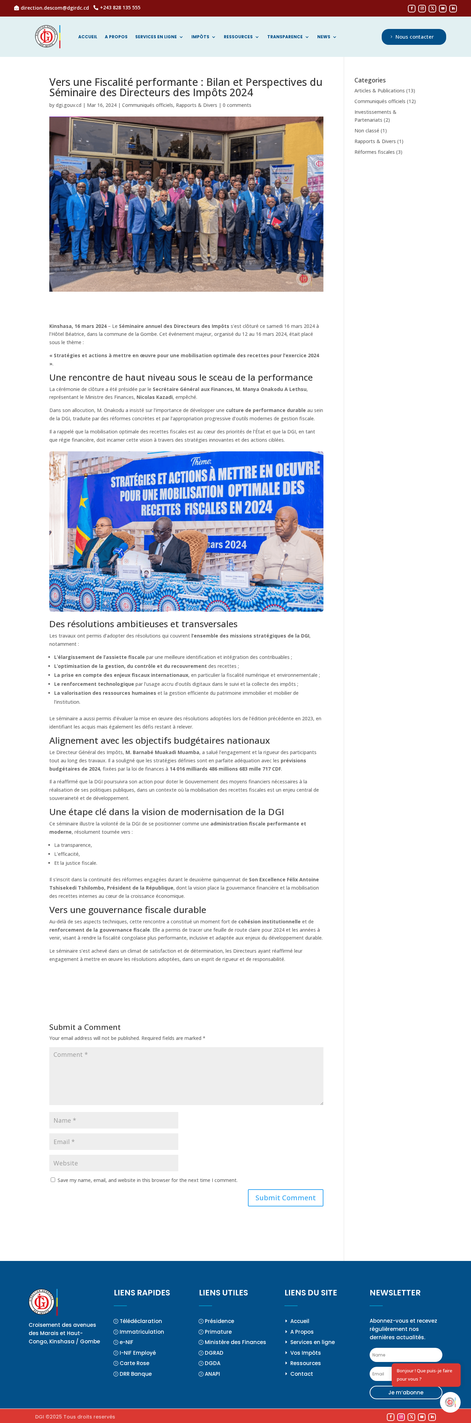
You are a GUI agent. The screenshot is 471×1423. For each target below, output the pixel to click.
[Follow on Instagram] (422, 8)
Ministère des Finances (235, 1342)
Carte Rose (134, 1363)
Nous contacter (414, 36)
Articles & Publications (379, 90)
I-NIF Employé (138, 1352)
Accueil (87, 37)
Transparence (285, 37)
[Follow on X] (432, 8)
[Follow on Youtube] (443, 8)
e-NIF (126, 1342)
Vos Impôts (305, 1352)
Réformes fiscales (374, 152)
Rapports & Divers (196, 105)
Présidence (219, 1321)
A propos (116, 37)
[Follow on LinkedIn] (453, 8)
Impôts (200, 37)
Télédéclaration (141, 1321)
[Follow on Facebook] (411, 8)
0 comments (237, 105)
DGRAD (214, 1352)
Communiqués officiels (147, 105)
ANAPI (212, 1373)
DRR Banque (136, 1373)
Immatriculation (142, 1331)
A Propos (302, 1331)
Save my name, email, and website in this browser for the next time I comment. (148, 1180)
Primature (218, 1331)
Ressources (238, 37)
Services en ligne (156, 37)
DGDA (212, 1363)
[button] (450, 1402)
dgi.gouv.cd (68, 105)
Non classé (366, 130)
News (323, 37)
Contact (301, 1373)
